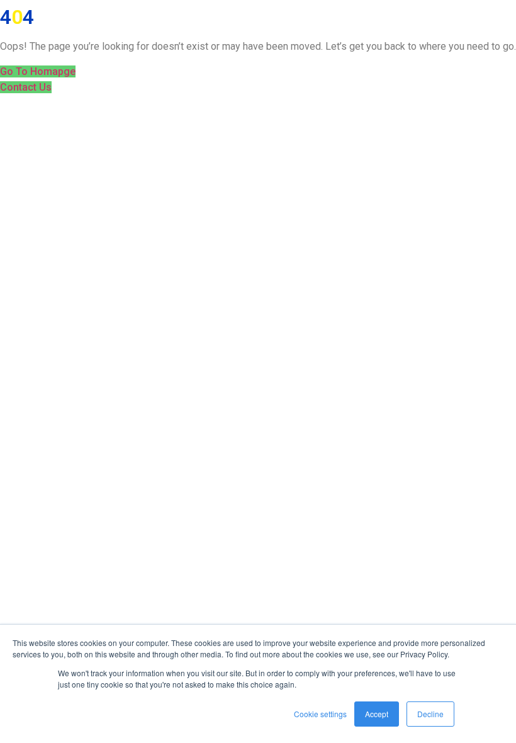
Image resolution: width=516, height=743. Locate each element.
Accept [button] (376, 713)
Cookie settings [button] (320, 713)
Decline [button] (430, 713)
